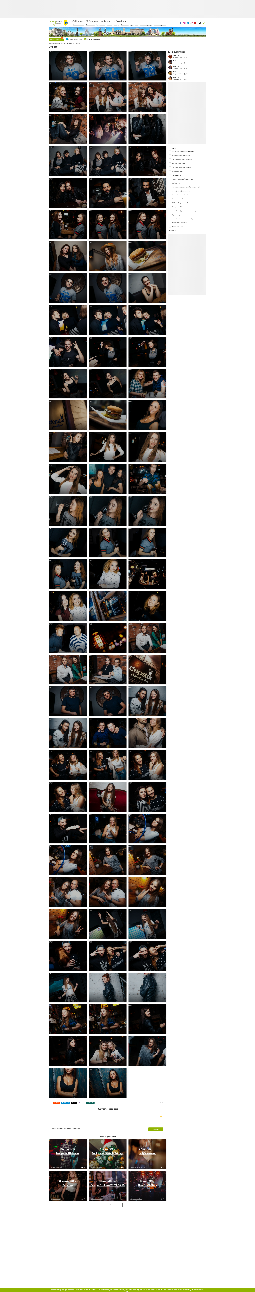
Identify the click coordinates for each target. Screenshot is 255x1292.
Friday (175, 61)
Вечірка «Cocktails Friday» (107, 1153)
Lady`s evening (147, 1153)
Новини (79, 21)
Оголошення (90, 25)
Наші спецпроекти (160, 25)
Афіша (107, 21)
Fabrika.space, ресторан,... (137, 1167)
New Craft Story (147, 1185)
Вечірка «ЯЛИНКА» (67, 1153)
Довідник (94, 21)
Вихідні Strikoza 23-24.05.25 (107, 1185)
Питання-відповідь (146, 25)
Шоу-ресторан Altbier (56, 1167)
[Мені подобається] (160, 1102)
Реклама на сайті (78, 25)
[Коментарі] (162, 1102)
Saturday (176, 55)
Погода (116, 25)
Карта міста (124, 25)
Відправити (156, 1129)
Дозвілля (121, 21)
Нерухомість (101, 25)
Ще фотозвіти (107, 1205)
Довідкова (134, 25)
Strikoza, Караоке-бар (96, 1199)
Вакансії (109, 25)
